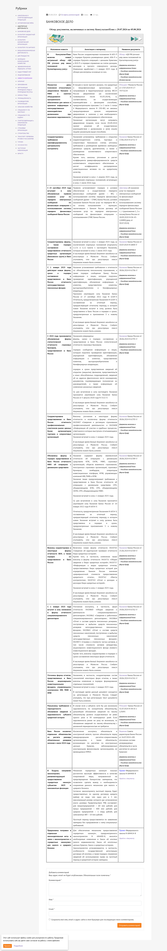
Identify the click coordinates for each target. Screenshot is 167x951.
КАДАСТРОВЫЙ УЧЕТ (24, 72)
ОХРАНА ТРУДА (23, 95)
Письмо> (124, 85)
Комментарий (55, 880)
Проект (122, 770)
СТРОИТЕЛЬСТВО (23, 133)
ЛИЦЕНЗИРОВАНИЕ (24, 75)
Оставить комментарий (70, 15)
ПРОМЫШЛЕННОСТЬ (24, 98)
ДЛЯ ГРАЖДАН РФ (23, 56)
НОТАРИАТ (21, 81)
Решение (123, 731)
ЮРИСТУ (20, 153)
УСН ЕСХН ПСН (22, 145)
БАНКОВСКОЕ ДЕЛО (24, 31)
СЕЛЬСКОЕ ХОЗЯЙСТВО (25, 107)
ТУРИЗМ (20, 142)
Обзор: (122, 54)
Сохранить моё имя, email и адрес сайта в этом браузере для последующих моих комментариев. (92, 919)
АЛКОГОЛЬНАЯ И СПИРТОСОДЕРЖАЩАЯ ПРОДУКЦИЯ (25, 18)
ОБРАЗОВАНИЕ (22, 84)
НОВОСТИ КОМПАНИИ (25, 78)
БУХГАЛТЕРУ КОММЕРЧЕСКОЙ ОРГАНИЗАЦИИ (23, 42)
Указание (123, 137)
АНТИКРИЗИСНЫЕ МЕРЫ (25, 23)
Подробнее (18, 946)
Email (52, 909)
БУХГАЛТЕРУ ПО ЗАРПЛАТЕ (26, 47)
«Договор (123, 188)
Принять (7, 946)
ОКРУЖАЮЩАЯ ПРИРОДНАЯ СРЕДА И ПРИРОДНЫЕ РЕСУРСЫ (25, 90)
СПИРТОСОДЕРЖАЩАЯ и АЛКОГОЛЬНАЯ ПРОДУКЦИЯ (26, 123)
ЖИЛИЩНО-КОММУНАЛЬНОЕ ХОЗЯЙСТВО (23, 61)
